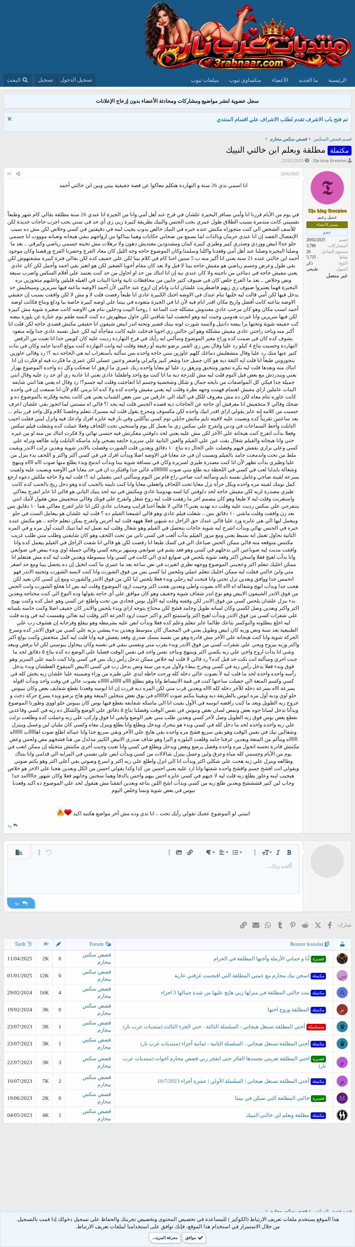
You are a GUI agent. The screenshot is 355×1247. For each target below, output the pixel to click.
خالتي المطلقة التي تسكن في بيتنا (279, 1098)
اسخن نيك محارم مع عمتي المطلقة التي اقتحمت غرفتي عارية (249, 975)
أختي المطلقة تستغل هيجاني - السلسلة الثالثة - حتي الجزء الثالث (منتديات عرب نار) (223, 1026)
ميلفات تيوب (205, 80)
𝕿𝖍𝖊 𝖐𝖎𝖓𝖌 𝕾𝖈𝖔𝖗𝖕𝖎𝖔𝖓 (330, 160)
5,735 (311, 257)
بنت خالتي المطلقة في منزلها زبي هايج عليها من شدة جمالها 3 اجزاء (242, 992)
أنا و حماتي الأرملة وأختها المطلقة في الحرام (269, 958)
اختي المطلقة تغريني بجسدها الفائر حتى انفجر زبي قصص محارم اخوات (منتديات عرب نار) (224, 1062)
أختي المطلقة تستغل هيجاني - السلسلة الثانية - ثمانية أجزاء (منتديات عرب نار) (232, 1043)
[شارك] (18, 174)
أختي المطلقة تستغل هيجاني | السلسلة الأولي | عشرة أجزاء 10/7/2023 (240, 1081)
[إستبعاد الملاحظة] (10, 119)
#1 (9, 173)
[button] (289, 852)
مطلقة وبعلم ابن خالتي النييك (285, 1115)
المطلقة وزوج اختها (296, 1009)
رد (10, 825)
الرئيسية (337, 80)
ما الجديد (308, 80)
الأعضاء (280, 80)
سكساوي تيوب (245, 80)
